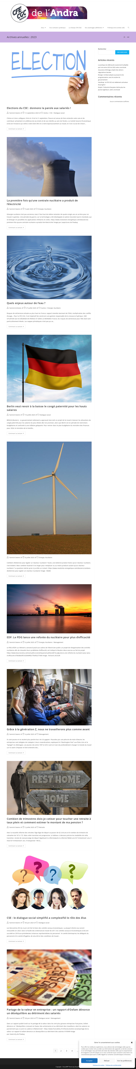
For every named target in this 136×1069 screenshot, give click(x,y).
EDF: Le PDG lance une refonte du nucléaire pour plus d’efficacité (48, 637)
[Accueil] (124, 37)
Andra (46, 113)
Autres (43, 308)
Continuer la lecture (17, 129)
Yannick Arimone (15, 308)
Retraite (42, 827)
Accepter (89, 1061)
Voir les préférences (124, 1061)
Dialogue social (59, 113)
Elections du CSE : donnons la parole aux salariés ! (39, 108)
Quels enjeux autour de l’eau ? (26, 303)
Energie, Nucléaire (44, 209)
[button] (132, 1042)
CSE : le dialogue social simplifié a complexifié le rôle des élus (46, 917)
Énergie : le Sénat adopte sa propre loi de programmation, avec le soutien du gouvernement (111, 77)
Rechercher (102, 49)
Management (58, 642)
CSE (51, 113)
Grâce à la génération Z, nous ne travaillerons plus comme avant (48, 729)
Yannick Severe (14, 113)
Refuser (107, 1061)
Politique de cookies (99, 1065)
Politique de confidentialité (113, 1065)
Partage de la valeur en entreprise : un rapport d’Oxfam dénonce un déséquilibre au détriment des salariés (48, 1011)
